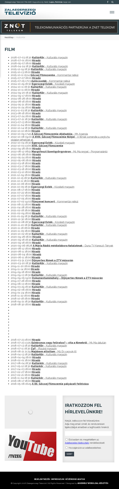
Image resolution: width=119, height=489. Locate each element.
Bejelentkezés (42, 479)
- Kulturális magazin (50, 57)
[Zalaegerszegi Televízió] (20, 11)
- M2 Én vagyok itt (54, 351)
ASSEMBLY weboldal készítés (92, 483)
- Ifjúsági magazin (44, 348)
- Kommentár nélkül (54, 75)
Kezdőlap (9, 37)
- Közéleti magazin (53, 83)
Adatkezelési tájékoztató (77, 443)
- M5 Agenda (60, 133)
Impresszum (57, 479)
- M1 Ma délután (68, 342)
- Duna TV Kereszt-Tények (73, 245)
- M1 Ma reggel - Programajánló (70, 151)
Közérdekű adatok (75, 479)
